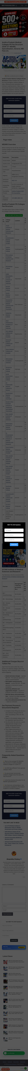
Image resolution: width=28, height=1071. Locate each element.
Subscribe (14, 544)
